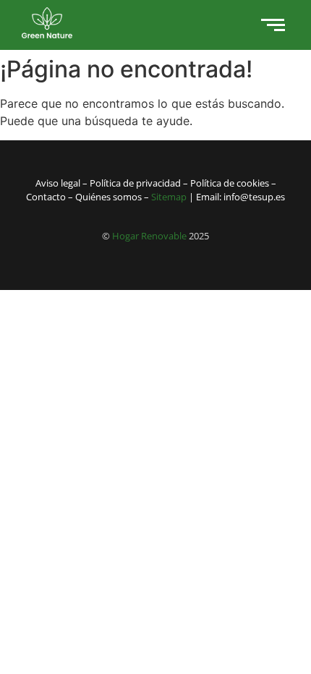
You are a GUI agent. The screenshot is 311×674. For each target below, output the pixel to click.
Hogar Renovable (149, 235)
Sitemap (169, 196)
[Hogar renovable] (47, 22)
